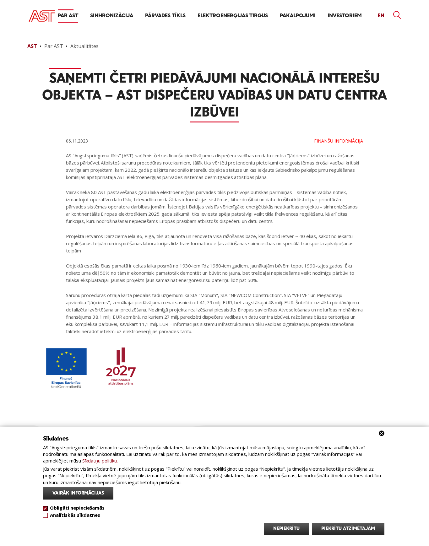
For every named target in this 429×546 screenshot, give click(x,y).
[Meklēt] (397, 15)
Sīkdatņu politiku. (100, 460)
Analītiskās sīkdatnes (75, 514)
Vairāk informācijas (78, 493)
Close (381, 433)
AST (32, 46)
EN (381, 16)
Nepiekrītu (286, 529)
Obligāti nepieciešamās (77, 508)
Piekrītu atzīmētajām (348, 529)
